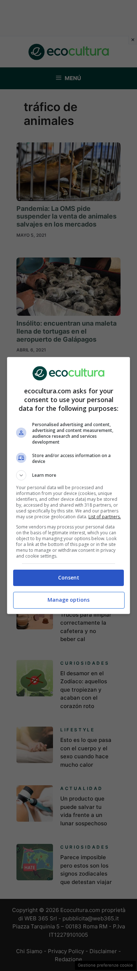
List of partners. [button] (104, 517)
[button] (68, 475)
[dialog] (68, 485)
